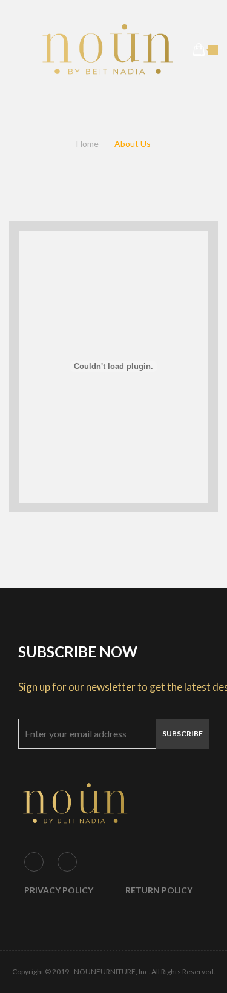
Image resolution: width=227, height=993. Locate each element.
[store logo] (107, 49)
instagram (67, 862)
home (87, 143)
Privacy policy (58, 890)
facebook (34, 862)
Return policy (158, 890)
